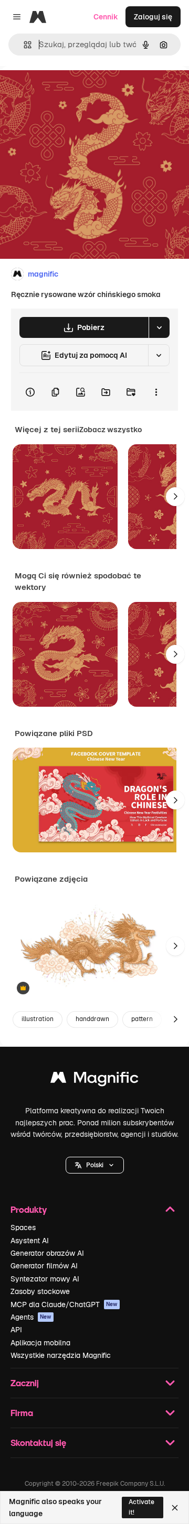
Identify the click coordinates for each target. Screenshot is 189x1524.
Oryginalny (72, 90)
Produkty (28, 1209)
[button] (95, 1165)
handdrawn (92, 1019)
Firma (21, 1412)
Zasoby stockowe (40, 1291)
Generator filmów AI (44, 1265)
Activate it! (141, 1507)
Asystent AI (29, 1240)
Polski (94, 1165)
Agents (30, 1317)
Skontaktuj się (38, 1442)
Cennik (105, 16)
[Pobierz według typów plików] (159, 327)
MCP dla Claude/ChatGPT (64, 1304)
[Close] (175, 1507)
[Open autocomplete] (23, 45)
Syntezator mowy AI (44, 1279)
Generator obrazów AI (47, 1253)
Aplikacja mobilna (40, 1342)
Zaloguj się (153, 16)
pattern (142, 1019)
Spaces (23, 1227)
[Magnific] (94, 1080)
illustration (38, 1019)
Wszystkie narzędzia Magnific (60, 1355)
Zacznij (24, 1382)
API (16, 1329)
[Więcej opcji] (155, 391)
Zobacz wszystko (110, 429)
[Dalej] (175, 496)
